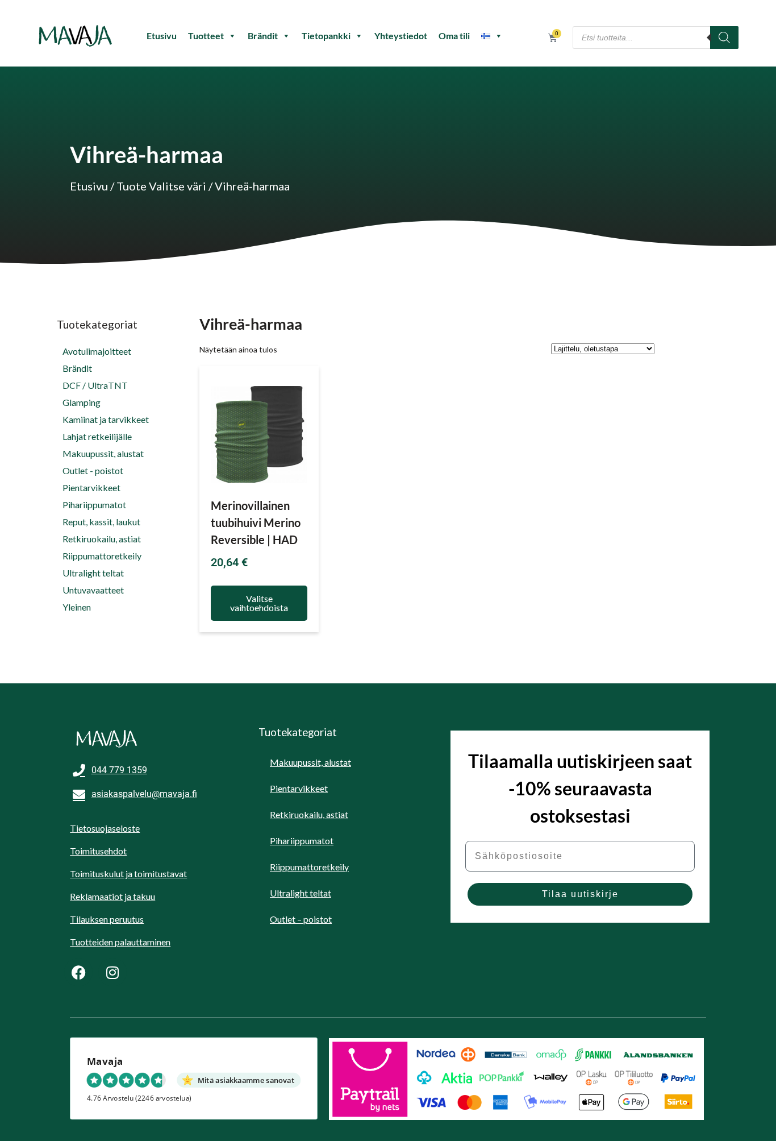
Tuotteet (206, 35)
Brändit (263, 35)
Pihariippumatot (94, 504)
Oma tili (454, 35)
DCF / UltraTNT (95, 385)
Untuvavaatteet (93, 589)
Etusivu (162, 35)
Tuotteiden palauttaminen (120, 941)
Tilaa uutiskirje (580, 894)
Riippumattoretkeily (101, 555)
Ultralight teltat (93, 572)
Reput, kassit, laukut (101, 521)
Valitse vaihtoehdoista (259, 603)
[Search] (724, 37)
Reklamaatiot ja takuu (112, 896)
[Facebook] (78, 972)
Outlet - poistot (92, 470)
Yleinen (76, 606)
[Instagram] (112, 972)
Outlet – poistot (301, 919)
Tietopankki (326, 35)
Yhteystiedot (400, 35)
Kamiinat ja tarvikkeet (105, 419)
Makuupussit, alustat (103, 453)
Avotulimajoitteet (96, 351)
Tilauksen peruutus (107, 919)
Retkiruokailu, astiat (101, 538)
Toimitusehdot (98, 850)
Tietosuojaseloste (105, 828)
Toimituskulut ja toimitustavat (128, 873)
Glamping (81, 402)
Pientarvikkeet (91, 487)
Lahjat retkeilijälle (97, 436)
